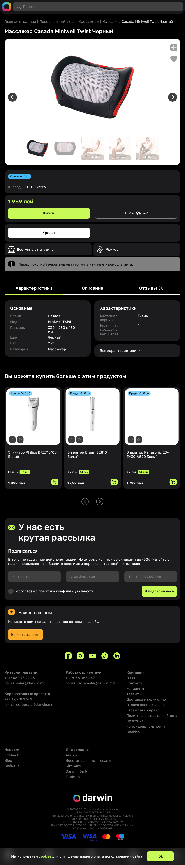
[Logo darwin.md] (6, 6)
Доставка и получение (146, 699)
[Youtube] (92, 656)
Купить (49, 213)
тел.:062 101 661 (18, 699)
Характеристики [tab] (34, 288)
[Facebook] (68, 655)
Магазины (135, 688)
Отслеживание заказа (146, 705)
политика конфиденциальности (66, 591)
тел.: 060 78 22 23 (20, 678)
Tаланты (134, 694)
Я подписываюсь (159, 591)
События (12, 766)
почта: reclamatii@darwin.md (90, 683)
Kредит (49, 233)
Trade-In (73, 777)
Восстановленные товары (88, 760)
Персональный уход (57, 21)
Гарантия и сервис (143, 710)
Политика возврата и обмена (152, 716)
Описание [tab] (92, 288)
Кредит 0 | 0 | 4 (19, 176)
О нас (131, 678)
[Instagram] (80, 655)
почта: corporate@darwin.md (29, 704)
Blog (8, 760)
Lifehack (12, 755)
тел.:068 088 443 (80, 678)
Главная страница (20, 21)
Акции (71, 755)
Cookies (133, 732)
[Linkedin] (116, 655)
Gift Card (73, 766)
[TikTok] (104, 655)
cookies (45, 856)
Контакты (135, 683)
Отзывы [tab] (151, 288)
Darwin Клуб (76, 771)
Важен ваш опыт (25, 634)
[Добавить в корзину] (54, 482)
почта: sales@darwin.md (25, 683)
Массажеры (88, 21)
